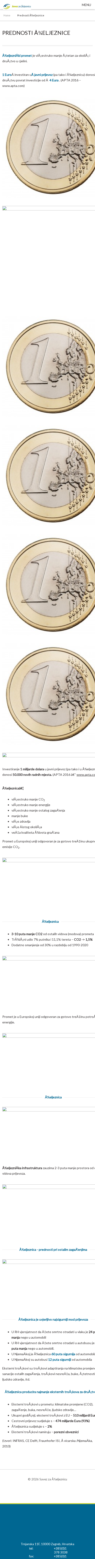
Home (6, 15)
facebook (47, 1491)
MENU (86, 5)
